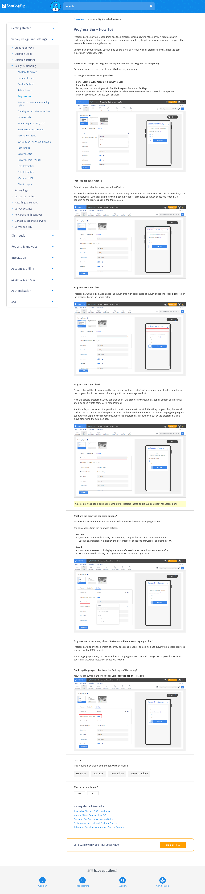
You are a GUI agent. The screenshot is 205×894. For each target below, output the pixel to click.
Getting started (21, 28)
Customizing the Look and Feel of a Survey (95, 823)
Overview (79, 19)
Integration (18, 257)
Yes (79, 793)
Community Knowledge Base (104, 19)
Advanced (98, 773)
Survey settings (21, 208)
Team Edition (117, 773)
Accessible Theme (27, 135)
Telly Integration (26, 166)
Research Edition (139, 773)
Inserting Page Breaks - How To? (90, 815)
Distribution (19, 235)
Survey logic (20, 190)
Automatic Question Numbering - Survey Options (99, 827)
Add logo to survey (27, 72)
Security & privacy (23, 280)
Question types (21, 53)
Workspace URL (25, 178)
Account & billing (22, 268)
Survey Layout (25, 154)
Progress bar (24, 96)
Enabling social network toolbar (34, 111)
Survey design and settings (29, 39)
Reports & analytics (24, 246)
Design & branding (23, 66)
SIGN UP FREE (173, 845)
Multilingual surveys (24, 202)
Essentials (81, 773)
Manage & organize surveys (28, 220)
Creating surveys (22, 47)
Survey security (21, 226)
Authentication (21, 291)
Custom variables (23, 196)
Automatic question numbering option (33, 104)
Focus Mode (24, 148)
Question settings (23, 59)
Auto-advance (25, 90)
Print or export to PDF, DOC (31, 123)
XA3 (13, 302)
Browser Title (24, 117)
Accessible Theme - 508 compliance (92, 811)
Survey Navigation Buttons (31, 129)
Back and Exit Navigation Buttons (34, 141)
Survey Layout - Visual (29, 160)
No (93, 793)
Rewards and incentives (26, 214)
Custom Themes (26, 78)
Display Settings (26, 84)
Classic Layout (25, 184)
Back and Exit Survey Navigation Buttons (94, 819)
